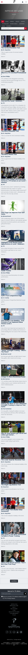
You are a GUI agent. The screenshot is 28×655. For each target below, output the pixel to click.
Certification (14, 604)
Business (9, 26)
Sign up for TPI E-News (14, 612)
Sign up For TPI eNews (14, 591)
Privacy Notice (6, 642)
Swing (6, 21)
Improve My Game (14, 605)
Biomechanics (13, 23)
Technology (5, 23)
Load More (14, 581)
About (14, 607)
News (3, 26)
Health (17, 21)
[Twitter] (10, 632)
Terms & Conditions (15, 642)
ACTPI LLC (11, 639)
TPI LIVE (14, 615)
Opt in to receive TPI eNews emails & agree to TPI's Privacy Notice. (15, 597)
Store (14, 610)
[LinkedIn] (21, 632)
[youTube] (17, 632)
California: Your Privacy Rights (12, 643)
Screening (21, 23)
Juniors (23, 21)
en (26, 2)
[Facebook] (7, 632)
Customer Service (14, 613)
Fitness (12, 21)
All (3, 21)
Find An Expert (14, 608)
